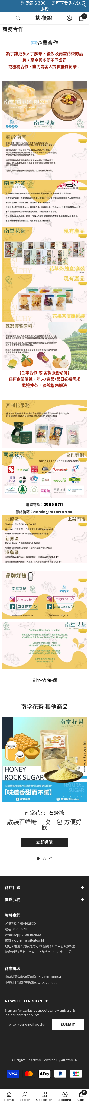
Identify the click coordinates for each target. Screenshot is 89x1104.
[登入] (69, 18)
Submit (68, 1024)
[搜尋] (18, 18)
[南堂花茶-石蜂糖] (44, 759)
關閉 (85, 6)
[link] (25, 1096)
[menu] (5, 18)
